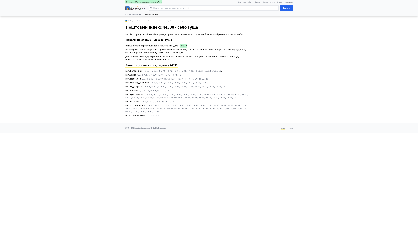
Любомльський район (164, 21)
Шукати (286, 8)
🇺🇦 (126, 21)
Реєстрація (247, 2)
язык (291, 128)
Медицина (289, 2)
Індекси (258, 2)
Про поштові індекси (133, 14)
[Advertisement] (272, 48)
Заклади (280, 2)
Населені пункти (269, 2)
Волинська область (146, 21)
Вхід (239, 2)
